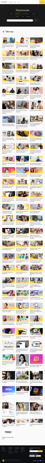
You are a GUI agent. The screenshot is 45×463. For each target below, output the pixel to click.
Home (6, 459)
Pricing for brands (11, 452)
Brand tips (28, 16)
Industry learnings (25, 13)
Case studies (11, 13)
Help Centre (4, 450)
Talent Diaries (34, 13)
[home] (4, 2)
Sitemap (17, 459)
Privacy (8, 459)
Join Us (16, 449)
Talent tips (17, 13)
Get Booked (10, 2)
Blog (23, 16)
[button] (19, 2)
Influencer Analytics (10, 450)
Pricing (15, 2)
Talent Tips (22, 449)
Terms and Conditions (13, 459)
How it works (10, 453)
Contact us (3, 449)
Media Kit (16, 450)
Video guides (17, 16)
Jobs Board (16, 452)
